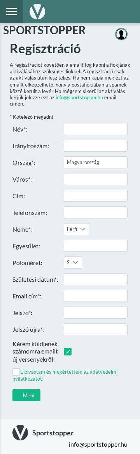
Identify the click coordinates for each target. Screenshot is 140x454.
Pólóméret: (27, 262)
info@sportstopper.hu (79, 97)
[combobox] (76, 229)
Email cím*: (26, 296)
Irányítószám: (30, 145)
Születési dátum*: (35, 279)
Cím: (18, 195)
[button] (26, 395)
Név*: (19, 129)
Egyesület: (26, 246)
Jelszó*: (22, 312)
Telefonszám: (29, 212)
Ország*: (23, 162)
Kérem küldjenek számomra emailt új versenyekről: (35, 351)
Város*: (22, 179)
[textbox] (96, 129)
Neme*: (22, 229)
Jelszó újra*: (28, 329)
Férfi (72, 229)
